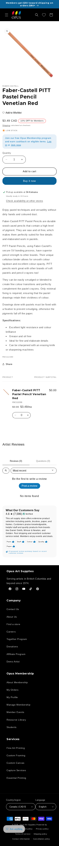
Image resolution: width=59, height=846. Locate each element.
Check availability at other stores (24, 200)
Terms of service (22, 834)
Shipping (6, 125)
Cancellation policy (41, 839)
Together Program (17, 639)
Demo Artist (13, 661)
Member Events (15, 712)
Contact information (21, 839)
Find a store (13, 624)
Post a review (29, 485)
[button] (6, 15)
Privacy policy (42, 829)
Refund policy (26, 829)
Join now (16, 145)
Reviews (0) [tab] (16, 461)
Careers (11, 631)
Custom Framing (16, 755)
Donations (12, 646)
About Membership (17, 682)
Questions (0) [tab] (43, 461)
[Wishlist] (44, 15)
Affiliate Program (16, 654)
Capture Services (16, 770)
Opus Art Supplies (28, 825)
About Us (12, 616)
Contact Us (13, 609)
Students (12, 727)
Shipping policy (40, 834)
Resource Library (16, 719)
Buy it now (29, 180)
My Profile (12, 697)
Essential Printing (16, 778)
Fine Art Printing (16, 748)
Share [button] (9, 364)
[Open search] (5, 470)
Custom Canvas (15, 763)
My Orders (12, 690)
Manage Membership (18, 704)
